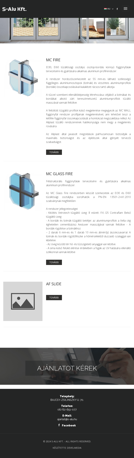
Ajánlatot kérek (67, 368)
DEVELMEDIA (74, 447)
